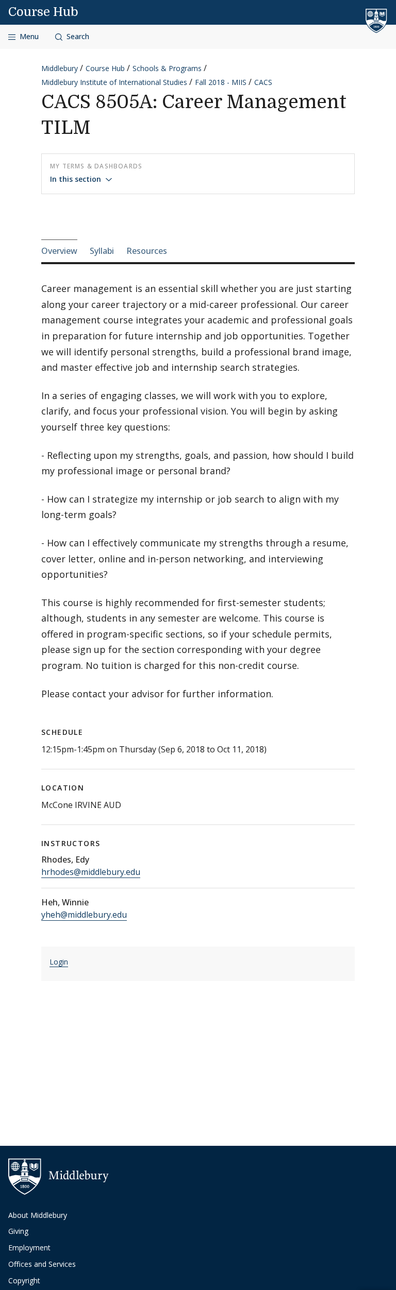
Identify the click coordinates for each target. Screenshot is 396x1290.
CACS (263, 82)
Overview (59, 250)
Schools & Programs (167, 68)
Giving (18, 1231)
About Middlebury (37, 1215)
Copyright (24, 1280)
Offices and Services (42, 1264)
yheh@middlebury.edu (84, 914)
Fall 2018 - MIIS (220, 82)
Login (59, 962)
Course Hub (43, 12)
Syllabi (102, 250)
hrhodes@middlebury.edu (90, 872)
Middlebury (59, 68)
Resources (146, 250)
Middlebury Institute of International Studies (114, 82)
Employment (29, 1247)
